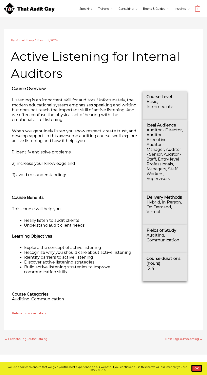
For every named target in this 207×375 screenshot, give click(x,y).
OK (196, 368)
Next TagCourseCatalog (184, 339)
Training (103, 9)
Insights (180, 9)
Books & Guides (154, 9)
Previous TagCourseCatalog (25, 339)
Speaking (86, 9)
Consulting (126, 9)
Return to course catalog (29, 313)
